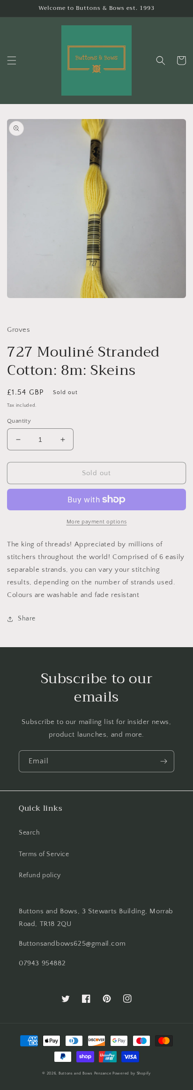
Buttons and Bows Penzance (85, 1073)
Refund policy (40, 875)
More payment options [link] (97, 522)
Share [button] (27, 618)
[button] (11, 60)
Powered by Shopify (131, 1073)
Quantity (19, 421)
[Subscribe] (163, 761)
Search (29, 832)
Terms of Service (44, 854)
